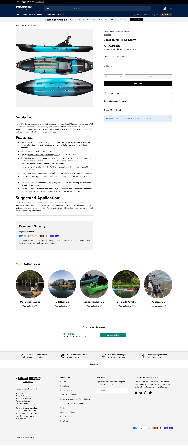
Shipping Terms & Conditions (72, 403)
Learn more (40, 2)
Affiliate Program (151, 15)
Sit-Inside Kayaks (126, 301)
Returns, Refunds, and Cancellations (75, 399)
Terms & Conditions (68, 395)
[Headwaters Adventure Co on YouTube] (140, 392)
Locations (64, 421)
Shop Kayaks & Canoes (32, 15)
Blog (133, 15)
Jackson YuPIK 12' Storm (28, 25)
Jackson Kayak (109, 31)
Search (63, 382)
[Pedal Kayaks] (62, 284)
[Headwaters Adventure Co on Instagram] (145, 392)
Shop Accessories (54, 15)
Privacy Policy (66, 390)
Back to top (94, 364)
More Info (136, 20)
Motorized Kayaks (30, 301)
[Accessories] (158, 284)
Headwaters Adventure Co (28, 437)
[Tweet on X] (111, 110)
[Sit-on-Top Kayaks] (94, 284)
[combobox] (97, 8)
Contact (63, 416)
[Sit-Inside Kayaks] (126, 284)
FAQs (62, 408)
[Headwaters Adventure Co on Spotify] (150, 392)
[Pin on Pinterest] (120, 110)
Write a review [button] (113, 335)
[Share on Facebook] (115, 110)
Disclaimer (64, 386)
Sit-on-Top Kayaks (94, 301)
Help (139, 15)
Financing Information (69, 412)
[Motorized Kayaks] (30, 284)
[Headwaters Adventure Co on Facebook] (136, 392)
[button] (171, 8)
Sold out (149, 77)
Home (18, 15)
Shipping (107, 53)
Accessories (158, 301)
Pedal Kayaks (62, 301)
